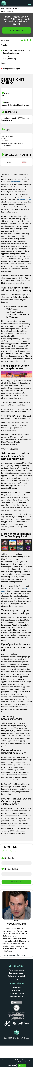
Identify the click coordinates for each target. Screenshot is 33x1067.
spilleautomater (24, 199)
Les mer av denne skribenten (13, 955)
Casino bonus (16, 987)
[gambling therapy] (16, 1016)
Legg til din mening (16, 882)
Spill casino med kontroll (16, 976)
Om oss (16, 979)
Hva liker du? (9, 858)
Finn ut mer (12, 1065)
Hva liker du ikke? (11, 869)
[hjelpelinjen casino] (16, 1024)
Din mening (9, 847)
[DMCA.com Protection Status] (16, 1003)
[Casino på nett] (8, 3)
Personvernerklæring (16, 970)
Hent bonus (16, 30)
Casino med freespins (16, 993)
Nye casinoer (16, 990)
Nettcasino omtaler (16, 997)
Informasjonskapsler (16, 973)
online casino (16, 182)
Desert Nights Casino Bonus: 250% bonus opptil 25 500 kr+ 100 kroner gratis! (16, 20)
